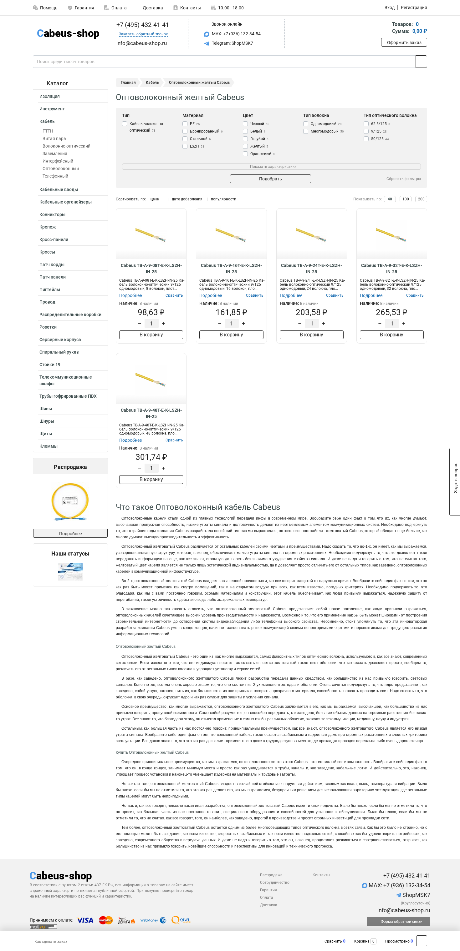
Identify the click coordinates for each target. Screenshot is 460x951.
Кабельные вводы (58, 189)
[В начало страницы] (421, 940)
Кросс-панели (53, 239)
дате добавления (187, 199)
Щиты (45, 433)
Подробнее (70, 533)
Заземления (55, 153)
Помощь (49, 7)
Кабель (47, 121)
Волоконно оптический (66, 145)
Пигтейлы (49, 289)
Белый (257, 131)
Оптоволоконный (61, 168)
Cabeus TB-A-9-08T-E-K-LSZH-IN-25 (151, 268)
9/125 (379, 131)
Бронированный (206, 131)
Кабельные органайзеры (65, 201)
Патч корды (51, 264)
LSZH (197, 146)
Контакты (190, 7)
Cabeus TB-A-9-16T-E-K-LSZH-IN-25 (231, 268)
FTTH (48, 130)
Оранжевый (262, 154)
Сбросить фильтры (403, 179)
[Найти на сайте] (421, 61)
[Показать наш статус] (70, 572)
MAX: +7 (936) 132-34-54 (236, 33)
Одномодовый (326, 124)
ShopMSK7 (415, 895)
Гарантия (84, 7)
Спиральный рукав (59, 352)
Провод (47, 301)
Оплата (119, 7)
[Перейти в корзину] (385, 28)
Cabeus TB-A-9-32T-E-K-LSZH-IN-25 (391, 268)
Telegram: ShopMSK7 (232, 43)
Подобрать (270, 178)
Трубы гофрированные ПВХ (68, 396)
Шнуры (46, 421)
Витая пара (54, 138)
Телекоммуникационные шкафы (65, 380)
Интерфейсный (58, 161)
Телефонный (55, 176)
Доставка (152, 7)
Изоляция (49, 96)
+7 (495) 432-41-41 (142, 24)
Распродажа (271, 875)
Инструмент (52, 108)
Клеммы (48, 446)
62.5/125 (380, 124)
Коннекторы (52, 214)
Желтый (259, 146)
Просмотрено (397, 941)
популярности (223, 199)
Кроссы (47, 251)
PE (195, 124)
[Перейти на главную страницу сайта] (68, 34)
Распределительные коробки (70, 314)
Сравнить (333, 941)
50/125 (380, 139)
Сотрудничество (274, 882)
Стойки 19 (49, 364)
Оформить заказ (404, 42)
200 (421, 199)
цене (155, 199)
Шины (45, 408)
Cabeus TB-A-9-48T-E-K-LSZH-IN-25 (151, 413)
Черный (259, 124)
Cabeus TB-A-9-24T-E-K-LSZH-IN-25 (311, 268)
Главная (128, 82)
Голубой (259, 139)
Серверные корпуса (60, 339)
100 (405, 199)
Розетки (48, 327)
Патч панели (52, 276)
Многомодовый (327, 131)
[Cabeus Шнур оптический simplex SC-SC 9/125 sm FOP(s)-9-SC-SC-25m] (70, 502)
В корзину (151, 335)
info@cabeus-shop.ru (403, 910)
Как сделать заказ (50, 941)
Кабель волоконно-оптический (147, 127)
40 (390, 199)
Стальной (200, 139)
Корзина (362, 941)
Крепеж (47, 226)
